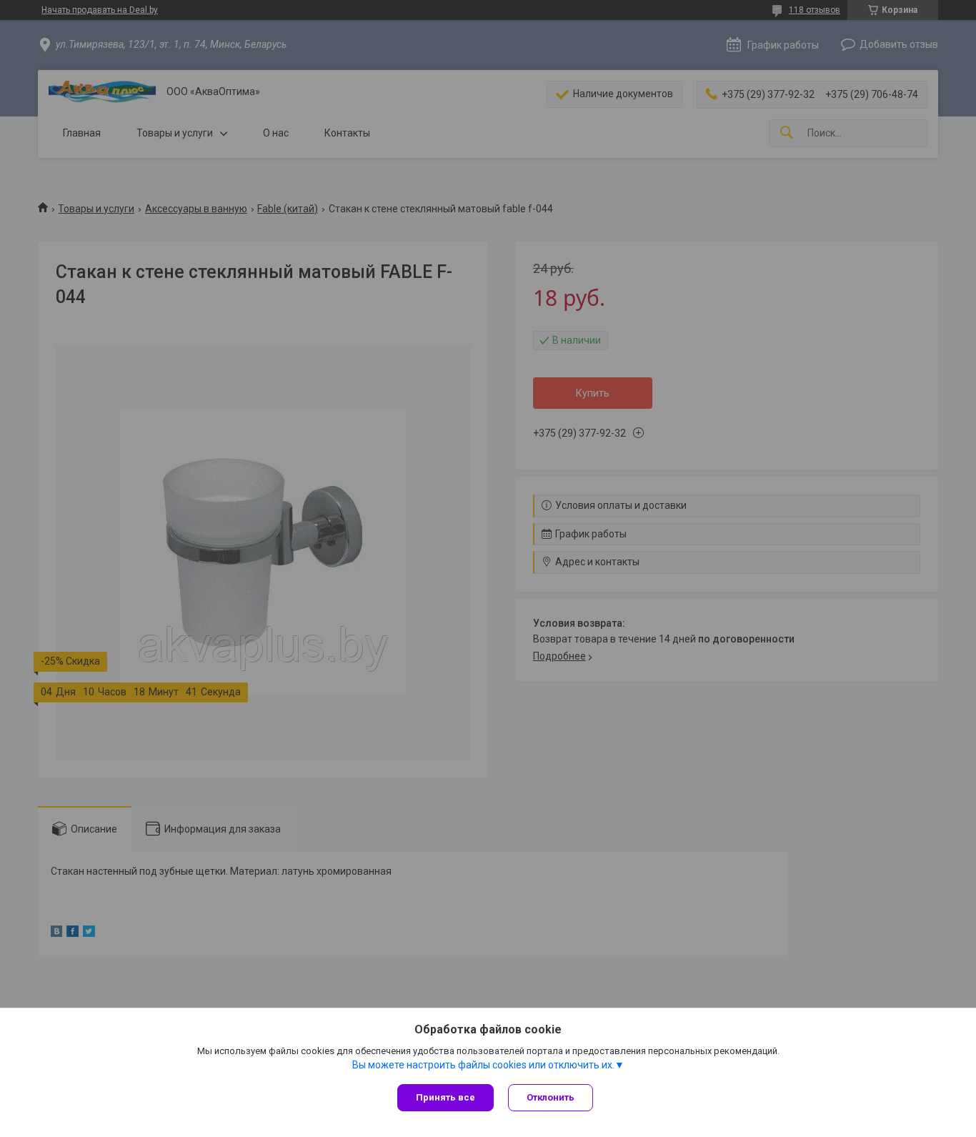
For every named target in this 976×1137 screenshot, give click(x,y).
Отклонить (550, 1097)
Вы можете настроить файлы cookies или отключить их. (483, 1065)
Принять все (445, 1097)
